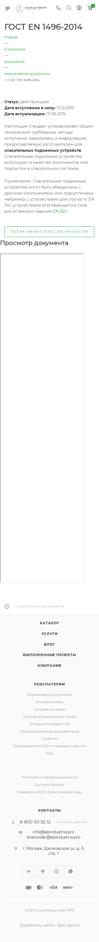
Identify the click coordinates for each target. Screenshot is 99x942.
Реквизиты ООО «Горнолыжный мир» (49, 792)
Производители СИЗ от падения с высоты (49, 746)
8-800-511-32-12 (35, 822)
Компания (49, 665)
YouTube (56, 871)
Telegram (42, 871)
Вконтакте (28, 871)
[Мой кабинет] (79, 8)
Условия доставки (49, 709)
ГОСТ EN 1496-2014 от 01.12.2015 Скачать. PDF (49, 232)
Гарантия (49, 738)
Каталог (49, 623)
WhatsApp (70, 871)
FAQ (49, 753)
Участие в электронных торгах (49, 717)
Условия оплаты (49, 702)
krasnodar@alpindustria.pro (53, 837)
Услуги (50, 634)
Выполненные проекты (49, 655)
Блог (49, 644)
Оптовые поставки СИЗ (49, 724)
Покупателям (49, 684)
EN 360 (60, 211)
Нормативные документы (49, 695)
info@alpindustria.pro (53, 831)
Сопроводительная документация (49, 731)
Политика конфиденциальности (49, 777)
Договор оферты (49, 785)
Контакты (49, 810)
